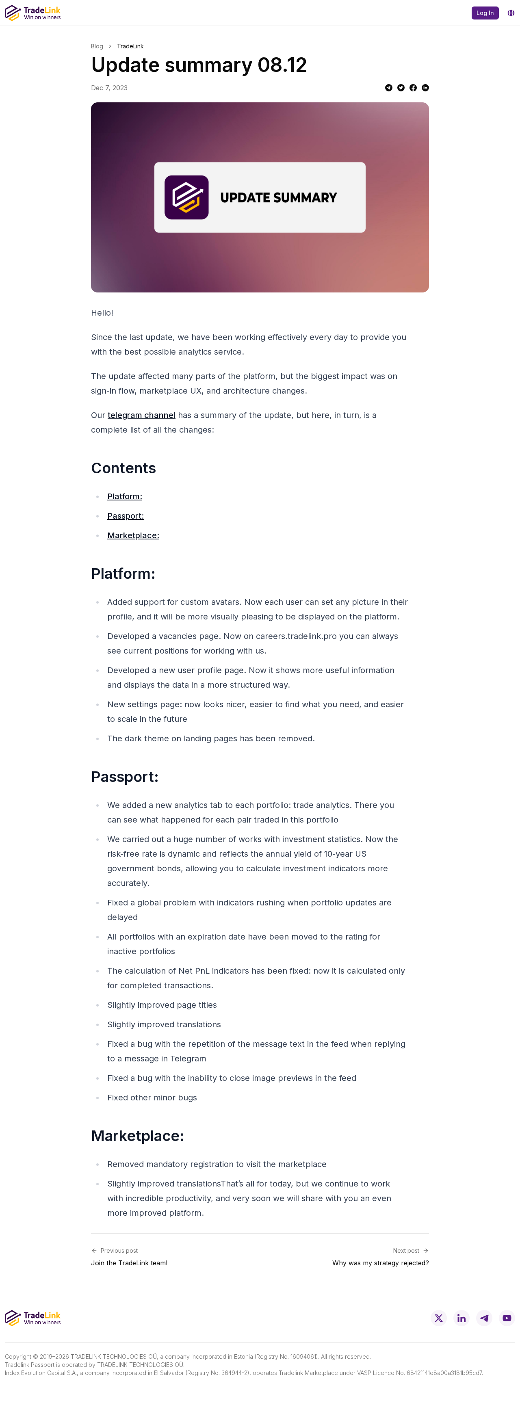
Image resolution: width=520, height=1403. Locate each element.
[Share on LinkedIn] (425, 87)
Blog (97, 46)
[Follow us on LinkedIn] (461, 1318)
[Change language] (511, 13)
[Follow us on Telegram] (484, 1318)
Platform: (124, 496)
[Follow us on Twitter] (439, 1318)
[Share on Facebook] (413, 87)
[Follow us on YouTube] (507, 1318)
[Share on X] (401, 87)
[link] (130, 46)
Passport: (125, 516)
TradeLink (130, 46)
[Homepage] (33, 13)
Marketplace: (133, 535)
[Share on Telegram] (388, 87)
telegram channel (142, 415)
